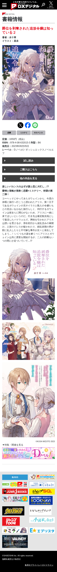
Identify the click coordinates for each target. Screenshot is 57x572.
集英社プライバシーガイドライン (39, 565)
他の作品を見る (28, 178)
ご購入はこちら (28, 169)
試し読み (28, 160)
